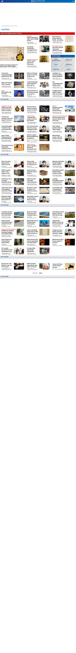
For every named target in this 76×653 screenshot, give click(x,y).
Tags (12, 25)
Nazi (56, 64)
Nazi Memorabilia (56, 60)
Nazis (69, 69)
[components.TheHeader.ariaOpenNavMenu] (12, 1)
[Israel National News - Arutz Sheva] (38, 1)
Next (40, 273)
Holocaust (69, 60)
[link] (12, 53)
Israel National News (6, 25)
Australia (56, 69)
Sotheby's (69, 64)
